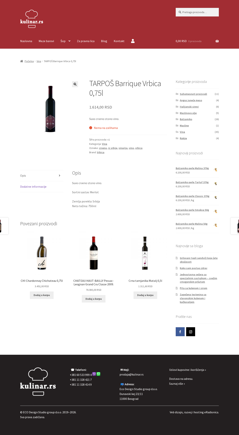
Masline (184, 125)
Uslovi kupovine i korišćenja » (187, 370)
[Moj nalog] (133, 41)
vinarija (123, 148)
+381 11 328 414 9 (81, 384)
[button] (75, 84)
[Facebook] (180, 331)
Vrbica (100, 152)
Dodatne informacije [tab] (33, 186)
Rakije (183, 138)
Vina (39, 61)
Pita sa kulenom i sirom (193, 288)
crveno (103, 148)
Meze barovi (46, 41)
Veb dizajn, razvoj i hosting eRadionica (194, 412)
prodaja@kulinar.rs (132, 374)
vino (131, 148)
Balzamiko (186, 119)
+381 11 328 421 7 (81, 379)
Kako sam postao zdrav (193, 268)
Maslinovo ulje (188, 113)
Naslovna (26, 41)
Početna (29, 61)
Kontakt (119, 41)
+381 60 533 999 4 (81, 375)
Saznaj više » (177, 383)
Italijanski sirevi (189, 106)
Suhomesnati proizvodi (193, 94)
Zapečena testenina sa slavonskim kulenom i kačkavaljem (193, 298)
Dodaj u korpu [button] (42, 295)
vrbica (138, 148)
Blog (104, 41)
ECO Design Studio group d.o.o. (42, 412)
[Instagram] (190, 331)
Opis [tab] (23, 175)
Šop (63, 41)
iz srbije (112, 148)
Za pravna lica (85, 41)
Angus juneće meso (191, 100)
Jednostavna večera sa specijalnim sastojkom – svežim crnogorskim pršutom (198, 278)
